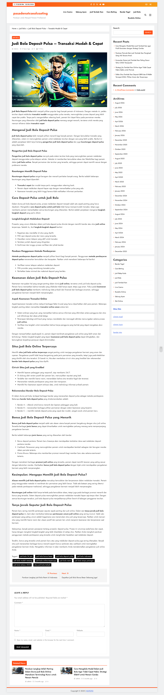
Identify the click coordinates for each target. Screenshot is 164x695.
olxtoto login (118, 324)
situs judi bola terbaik (42, 565)
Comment (18, 602)
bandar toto (117, 332)
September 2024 (121, 209)
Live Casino (67, 12)
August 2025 (119, 158)
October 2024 (120, 205)
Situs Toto (117, 309)
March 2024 (119, 237)
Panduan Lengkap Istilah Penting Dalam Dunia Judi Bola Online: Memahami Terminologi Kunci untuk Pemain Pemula (40, 673)
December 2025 (121, 140)
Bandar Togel (125, 12)
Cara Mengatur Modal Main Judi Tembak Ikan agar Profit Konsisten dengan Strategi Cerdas (133, 47)
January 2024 (120, 246)
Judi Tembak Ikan (96, 12)
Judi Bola (137, 12)
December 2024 (121, 195)
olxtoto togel (118, 316)
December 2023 (121, 251)
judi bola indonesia (84, 556)
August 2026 (120, 103)
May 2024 (118, 228)
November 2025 (121, 144)
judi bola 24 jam (26, 556)
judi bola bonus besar (44, 556)
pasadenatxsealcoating (30, 13)
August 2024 (120, 214)
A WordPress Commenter (124, 90)
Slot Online (119, 301)
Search (116, 28)
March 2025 (119, 181)
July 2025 (118, 163)
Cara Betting (112, 12)
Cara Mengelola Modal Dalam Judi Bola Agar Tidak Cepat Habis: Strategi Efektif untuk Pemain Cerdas (90, 671)
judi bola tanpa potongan (84, 560)
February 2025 (120, 186)
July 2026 (118, 107)
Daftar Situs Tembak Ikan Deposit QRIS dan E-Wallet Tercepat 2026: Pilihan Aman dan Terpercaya (134, 75)
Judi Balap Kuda (120, 273)
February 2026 (120, 131)
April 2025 (119, 177)
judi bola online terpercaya (46, 560)
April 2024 (119, 233)
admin (16, 49)
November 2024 (121, 200)
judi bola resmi (65, 560)
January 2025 (120, 191)
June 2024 (119, 223)
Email (48, 630)
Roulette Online (134, 18)
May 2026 (118, 117)
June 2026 (119, 112)
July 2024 (118, 219)
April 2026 (119, 121)
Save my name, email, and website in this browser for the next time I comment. (45, 640)
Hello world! (141, 90)
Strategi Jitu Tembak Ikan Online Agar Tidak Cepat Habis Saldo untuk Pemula (133, 68)
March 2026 (119, 126)
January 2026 (120, 135)
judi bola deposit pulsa (64, 556)
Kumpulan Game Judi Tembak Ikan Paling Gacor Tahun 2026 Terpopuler (132, 61)
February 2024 (120, 242)
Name (17, 630)
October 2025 (120, 149)
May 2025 (118, 172)
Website (80, 630)
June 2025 (118, 168)
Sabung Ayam (81, 12)
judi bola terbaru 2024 (22, 565)
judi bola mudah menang (22, 560)
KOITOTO (89, 691)
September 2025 (121, 154)
